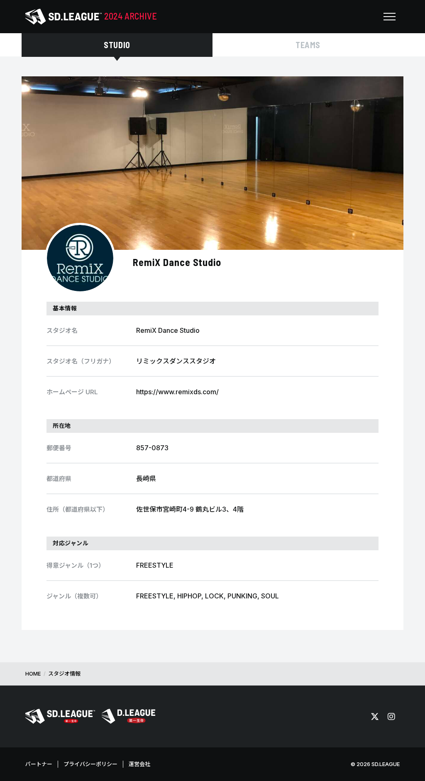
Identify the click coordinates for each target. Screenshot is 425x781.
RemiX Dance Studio (177, 262)
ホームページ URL (72, 392)
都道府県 (58, 479)
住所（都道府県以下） (77, 509)
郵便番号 (58, 448)
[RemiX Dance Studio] (80, 258)
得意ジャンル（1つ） (75, 565)
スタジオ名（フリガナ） (80, 361)
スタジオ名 (62, 330)
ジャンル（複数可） (74, 596)
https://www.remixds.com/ (177, 392)
